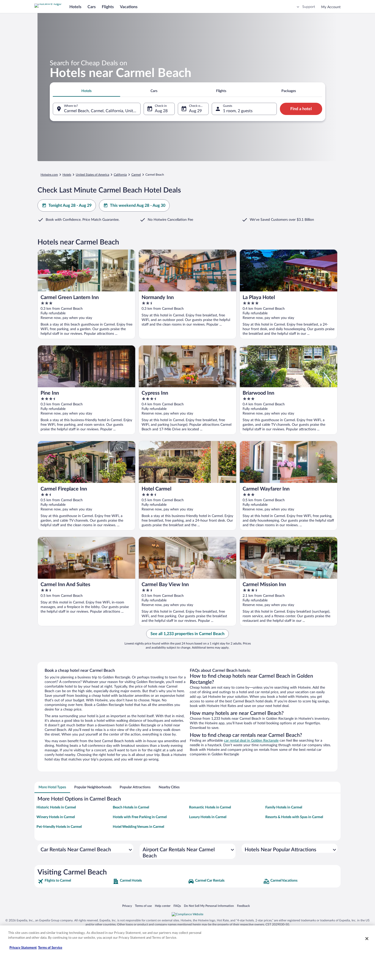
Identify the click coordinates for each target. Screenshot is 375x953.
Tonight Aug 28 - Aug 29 (70, 205)
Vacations (129, 7)
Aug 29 (195, 111)
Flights (108, 7)
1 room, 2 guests (238, 111)
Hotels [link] (66, 174)
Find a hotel (301, 109)
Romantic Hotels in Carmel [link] (210, 807)
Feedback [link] (243, 905)
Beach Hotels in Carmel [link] (131, 807)
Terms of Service (50, 947)
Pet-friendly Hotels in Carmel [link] (59, 827)
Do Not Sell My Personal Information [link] (209, 905)
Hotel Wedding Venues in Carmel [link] (138, 827)
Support (308, 7)
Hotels (75, 7)
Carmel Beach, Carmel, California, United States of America (102, 111)
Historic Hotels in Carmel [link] (56, 807)
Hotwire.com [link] (49, 174)
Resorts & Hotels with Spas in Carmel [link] (294, 817)
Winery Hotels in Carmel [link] (55, 817)
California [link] (120, 174)
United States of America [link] (92, 174)
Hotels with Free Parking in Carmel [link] (140, 817)
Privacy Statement (23, 947)
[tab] (86, 91)
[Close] (366, 938)
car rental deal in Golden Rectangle (251, 740)
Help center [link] (162, 905)
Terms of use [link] (143, 905)
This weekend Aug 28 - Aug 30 (137, 205)
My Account (331, 7)
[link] (75, 881)
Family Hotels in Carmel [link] (283, 807)
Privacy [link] (127, 905)
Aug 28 (161, 111)
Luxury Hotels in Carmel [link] (207, 817)
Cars (92, 7)
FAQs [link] (177, 905)
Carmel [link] (136, 174)
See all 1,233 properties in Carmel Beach (187, 634)
